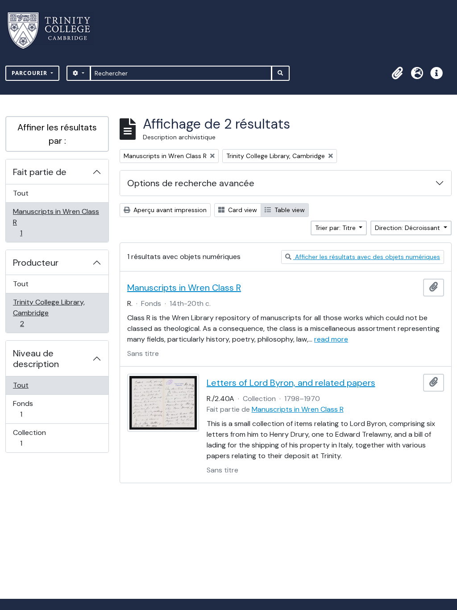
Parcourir (30, 73)
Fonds (30, 408)
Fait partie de (39, 172)
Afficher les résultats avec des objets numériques (366, 257)
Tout (21, 193)
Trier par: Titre (336, 228)
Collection (30, 437)
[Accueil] (54, 30)
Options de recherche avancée (190, 183)
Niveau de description (36, 358)
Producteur (35, 262)
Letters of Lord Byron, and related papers (291, 382)
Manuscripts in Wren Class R (55, 222)
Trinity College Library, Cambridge (48, 312)
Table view (289, 210)
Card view (241, 210)
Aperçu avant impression (169, 210)
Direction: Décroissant (408, 228)
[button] (397, 73)
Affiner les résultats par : (57, 133)
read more (331, 339)
